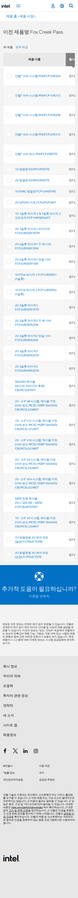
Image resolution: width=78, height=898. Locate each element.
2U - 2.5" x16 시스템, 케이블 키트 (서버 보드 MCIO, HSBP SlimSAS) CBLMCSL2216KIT (36, 444)
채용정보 (9, 735)
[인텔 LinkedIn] (25, 751)
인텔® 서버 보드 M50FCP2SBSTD (36, 154)
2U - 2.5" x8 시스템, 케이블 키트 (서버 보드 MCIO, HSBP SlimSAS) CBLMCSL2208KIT (36, 405)
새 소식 (8, 715)
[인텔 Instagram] (36, 751)
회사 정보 (10, 666)
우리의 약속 (12, 676)
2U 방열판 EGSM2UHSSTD (32, 180)
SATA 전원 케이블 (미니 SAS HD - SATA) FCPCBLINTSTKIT (28, 503)
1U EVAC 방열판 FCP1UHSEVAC (35, 191)
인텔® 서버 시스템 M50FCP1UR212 (37, 95)
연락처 (8, 705)
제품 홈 (11, 16)
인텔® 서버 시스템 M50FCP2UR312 (37, 134)
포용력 (8, 686)
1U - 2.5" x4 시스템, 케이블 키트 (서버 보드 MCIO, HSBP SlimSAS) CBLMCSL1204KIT (36, 522)
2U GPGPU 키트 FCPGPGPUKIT (35, 202)
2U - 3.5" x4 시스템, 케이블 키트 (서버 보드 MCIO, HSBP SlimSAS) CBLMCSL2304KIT (36, 464)
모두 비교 (22, 47)
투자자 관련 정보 (15, 696)
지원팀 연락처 (39, 596)
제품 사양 (27, 16)
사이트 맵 (10, 725)
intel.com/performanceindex (27, 807)
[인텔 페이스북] (5, 751)
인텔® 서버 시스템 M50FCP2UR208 (37, 115)
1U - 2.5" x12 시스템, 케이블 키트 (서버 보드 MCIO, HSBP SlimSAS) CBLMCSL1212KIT (36, 425)
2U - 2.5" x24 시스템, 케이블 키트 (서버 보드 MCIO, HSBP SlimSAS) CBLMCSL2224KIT (36, 483)
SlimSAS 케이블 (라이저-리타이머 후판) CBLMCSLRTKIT (30, 386)
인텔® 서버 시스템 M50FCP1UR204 (37, 76)
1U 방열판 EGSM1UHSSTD (32, 169)
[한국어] (62, 6)
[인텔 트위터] (15, 751)
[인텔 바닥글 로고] (11, 858)
